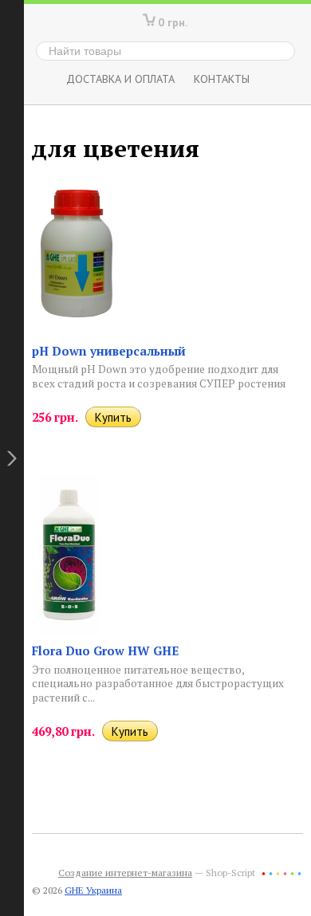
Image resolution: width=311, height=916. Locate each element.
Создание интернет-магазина (125, 873)
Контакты (222, 78)
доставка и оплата (120, 78)
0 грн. (173, 21)
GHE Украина (93, 890)
